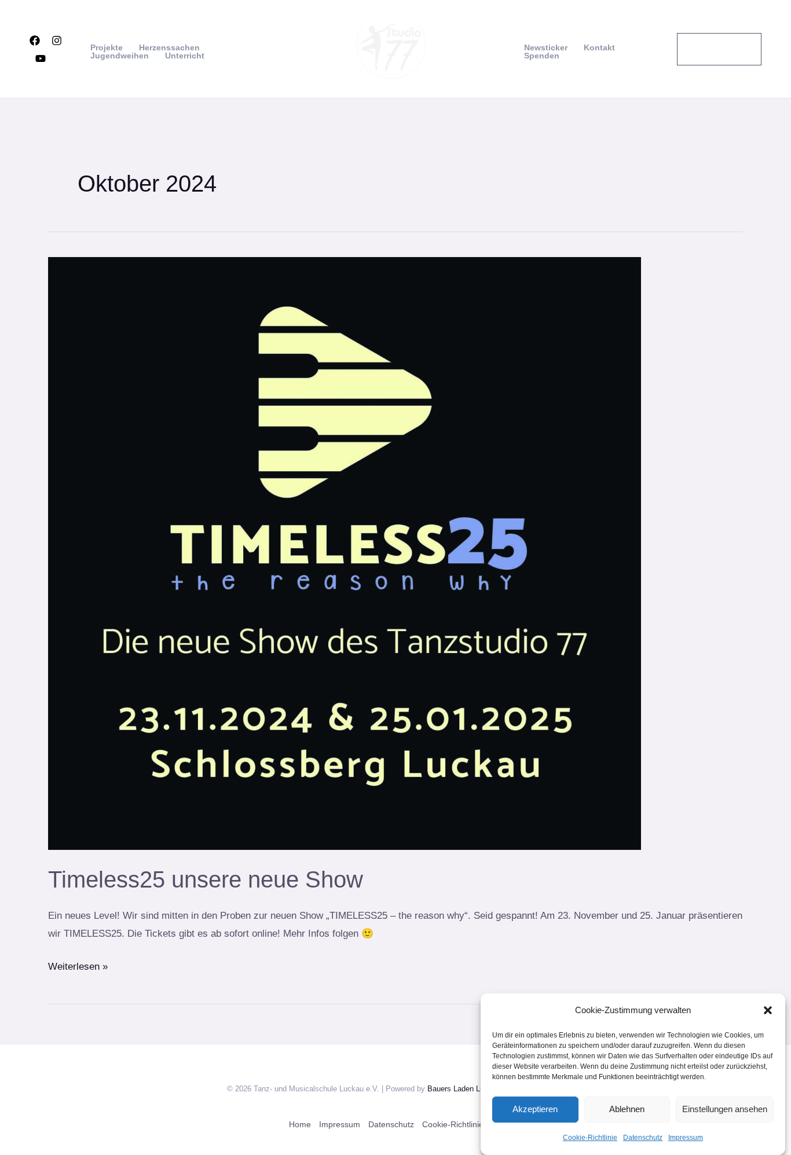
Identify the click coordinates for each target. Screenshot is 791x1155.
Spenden (541, 56)
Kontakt (599, 47)
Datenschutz (642, 1138)
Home (300, 1124)
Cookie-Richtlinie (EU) (462, 1124)
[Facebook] (35, 40)
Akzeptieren (535, 1109)
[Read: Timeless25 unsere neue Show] (344, 552)
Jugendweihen (119, 56)
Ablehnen (626, 1109)
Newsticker (545, 47)
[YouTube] (40, 58)
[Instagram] (57, 40)
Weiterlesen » (78, 965)
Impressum (685, 1138)
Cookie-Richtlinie (590, 1138)
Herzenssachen (169, 47)
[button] (768, 1010)
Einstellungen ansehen (724, 1109)
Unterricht (184, 56)
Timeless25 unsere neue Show (205, 879)
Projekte (106, 47)
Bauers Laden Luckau (463, 1088)
